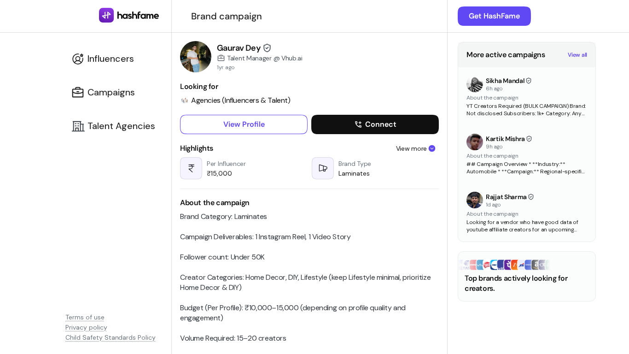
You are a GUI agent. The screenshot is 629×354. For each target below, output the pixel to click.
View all (577, 55)
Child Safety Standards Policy (110, 337)
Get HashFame (494, 16)
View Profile (244, 124)
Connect (380, 124)
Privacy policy (86, 327)
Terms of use (85, 317)
